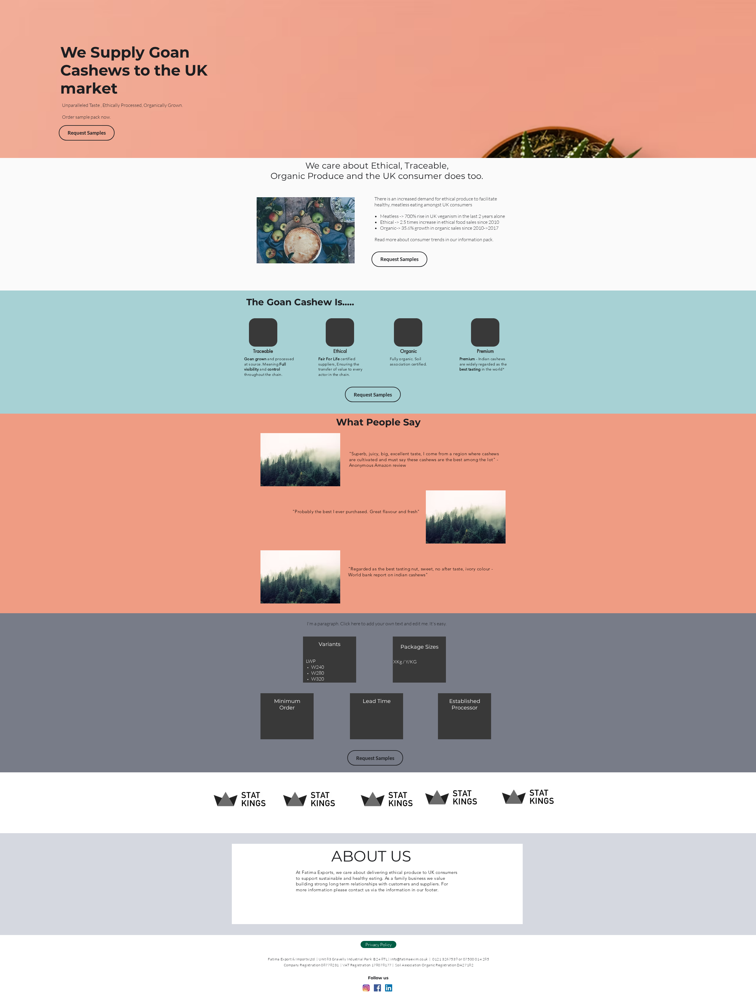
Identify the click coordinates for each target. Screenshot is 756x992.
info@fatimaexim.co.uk (409, 959)
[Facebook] (377, 987)
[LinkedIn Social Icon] (388, 987)
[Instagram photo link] (366, 987)
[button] (399, 259)
